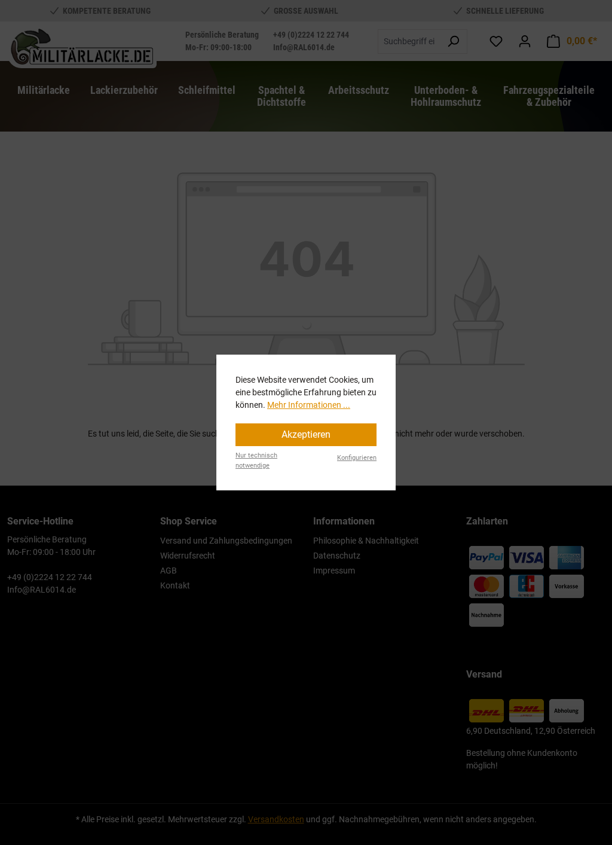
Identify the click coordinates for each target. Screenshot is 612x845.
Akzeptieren (306, 434)
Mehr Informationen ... (308, 405)
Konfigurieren (357, 458)
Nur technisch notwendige (256, 460)
